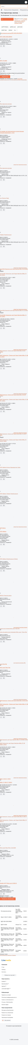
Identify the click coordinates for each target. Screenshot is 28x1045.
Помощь (4, 969)
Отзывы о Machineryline (7, 1002)
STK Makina (3, 531)
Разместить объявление (8, 898)
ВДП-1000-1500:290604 (6, 36)
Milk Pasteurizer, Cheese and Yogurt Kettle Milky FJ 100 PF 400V (7, 929)
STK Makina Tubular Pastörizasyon (9, 493)
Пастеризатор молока (6, 104)
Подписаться (5, 76)
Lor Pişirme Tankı (4, 198)
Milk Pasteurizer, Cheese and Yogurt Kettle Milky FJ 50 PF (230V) (7, 951)
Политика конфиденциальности (9, 997)
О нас (3, 967)
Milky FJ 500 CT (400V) (6, 782)
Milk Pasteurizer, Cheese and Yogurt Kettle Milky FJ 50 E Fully (7, 945)
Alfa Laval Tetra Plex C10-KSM (8, 847)
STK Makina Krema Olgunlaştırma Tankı (10, 467)
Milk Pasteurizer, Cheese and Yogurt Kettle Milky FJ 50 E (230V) (7, 940)
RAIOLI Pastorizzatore (5, 595)
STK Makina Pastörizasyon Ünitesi (9, 559)
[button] (26, 2)
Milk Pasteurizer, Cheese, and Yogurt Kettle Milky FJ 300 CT (7, 934)
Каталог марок (5, 1004)
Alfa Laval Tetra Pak (5, 667)
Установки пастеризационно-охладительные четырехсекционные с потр (12, 132)
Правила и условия (6, 995)
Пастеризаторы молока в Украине (8, 955)
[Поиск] (26, 6)
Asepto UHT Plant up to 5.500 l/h (8, 883)
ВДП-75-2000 (3, 60)
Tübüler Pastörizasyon (5, 234)
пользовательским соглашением (19, 79)
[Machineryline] (1, 10)
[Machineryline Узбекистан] (9, 2)
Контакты (4, 972)
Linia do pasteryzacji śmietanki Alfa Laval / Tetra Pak (13, 632)
